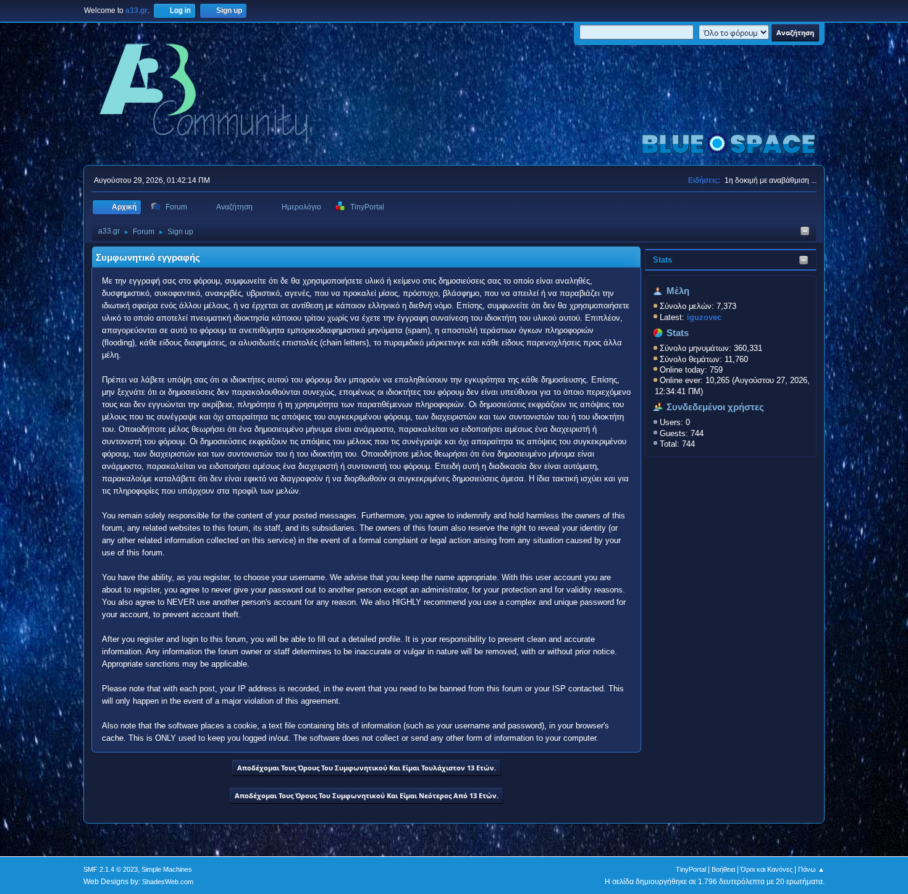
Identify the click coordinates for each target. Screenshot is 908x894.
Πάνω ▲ (811, 869)
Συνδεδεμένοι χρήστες (715, 407)
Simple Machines (166, 869)
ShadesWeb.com (167, 881)
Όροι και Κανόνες (766, 869)
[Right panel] (805, 232)
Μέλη (677, 291)
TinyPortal (691, 869)
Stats (662, 259)
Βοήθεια (723, 869)
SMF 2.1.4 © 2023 (110, 869)
